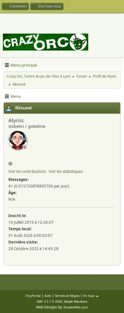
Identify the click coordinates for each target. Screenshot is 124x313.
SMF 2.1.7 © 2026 (49, 301)
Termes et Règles (67, 295)
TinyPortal (33, 295)
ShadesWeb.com (75, 307)
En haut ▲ (91, 295)
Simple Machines (75, 301)
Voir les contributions (27, 171)
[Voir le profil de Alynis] (17, 140)
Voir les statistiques (66, 171)
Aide (47, 295)
